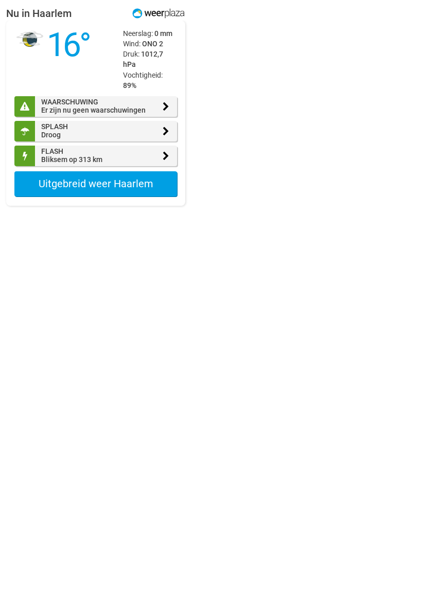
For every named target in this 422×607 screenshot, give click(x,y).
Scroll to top (405, 590)
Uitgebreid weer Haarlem (96, 183)
